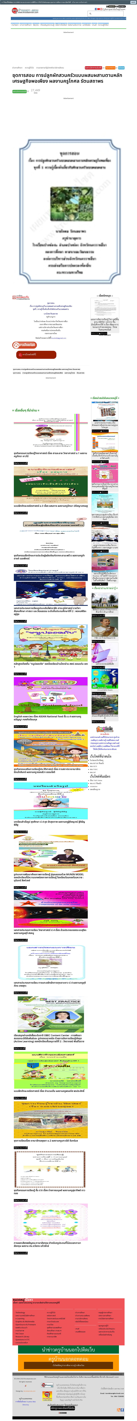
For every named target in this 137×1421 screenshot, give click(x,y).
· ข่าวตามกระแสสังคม (82, 1315)
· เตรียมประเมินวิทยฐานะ (106, 1328)
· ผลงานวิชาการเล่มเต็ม (106, 1331)
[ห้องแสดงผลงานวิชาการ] (74, 24)
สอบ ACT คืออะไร (95, 783)
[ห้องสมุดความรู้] (47, 24)
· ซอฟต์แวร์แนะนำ (21, 1327)
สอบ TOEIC (94, 769)
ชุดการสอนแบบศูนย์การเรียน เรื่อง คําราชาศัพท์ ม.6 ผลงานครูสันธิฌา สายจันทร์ (105, 516)
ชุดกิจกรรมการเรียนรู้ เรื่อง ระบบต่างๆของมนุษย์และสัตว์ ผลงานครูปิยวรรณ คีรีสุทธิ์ (105, 486)
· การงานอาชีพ (51, 1336)
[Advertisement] (68, 48)
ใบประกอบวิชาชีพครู (96, 760)
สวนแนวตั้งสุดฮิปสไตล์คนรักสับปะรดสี (105, 717)
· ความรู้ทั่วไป (50, 1312)
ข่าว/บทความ (110, 67)
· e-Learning (19, 1318)
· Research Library (22, 1336)
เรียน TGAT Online (96, 780)
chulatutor (93, 786)
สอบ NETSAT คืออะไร (97, 763)
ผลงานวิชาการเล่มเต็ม (93, 67)
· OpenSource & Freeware (25, 1324)
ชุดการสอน (17, 373)
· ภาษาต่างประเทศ (52, 1321)
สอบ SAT (93, 772)
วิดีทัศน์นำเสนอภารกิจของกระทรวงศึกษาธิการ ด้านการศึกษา (104, 610)
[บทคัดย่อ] (86, 24)
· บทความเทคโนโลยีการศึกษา (25, 1315)
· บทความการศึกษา (104, 1315)
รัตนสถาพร (80, 373)
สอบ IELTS (93, 766)
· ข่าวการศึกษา (80, 1312)
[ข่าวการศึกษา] (26, 24)
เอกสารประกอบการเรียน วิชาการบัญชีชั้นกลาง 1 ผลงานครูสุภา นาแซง (105, 546)
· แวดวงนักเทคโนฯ (21, 1342)
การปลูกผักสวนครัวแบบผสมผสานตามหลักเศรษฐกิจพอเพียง (42, 373)
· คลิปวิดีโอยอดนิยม (81, 1321)
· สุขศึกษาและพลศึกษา (54, 1327)
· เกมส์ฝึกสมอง (80, 1331)
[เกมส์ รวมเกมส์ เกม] (94, 24)
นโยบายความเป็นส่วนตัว (79, 2)
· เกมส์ (77, 1328)
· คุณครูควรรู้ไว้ (103, 1325)
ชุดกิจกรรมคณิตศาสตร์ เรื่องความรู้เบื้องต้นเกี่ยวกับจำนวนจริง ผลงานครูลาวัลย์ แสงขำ (105, 455)
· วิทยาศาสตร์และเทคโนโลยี (55, 1318)
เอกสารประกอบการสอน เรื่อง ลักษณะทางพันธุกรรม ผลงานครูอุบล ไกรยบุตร (105, 425)
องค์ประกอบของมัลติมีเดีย (105, 664)
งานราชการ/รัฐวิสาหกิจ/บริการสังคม (50, 67)
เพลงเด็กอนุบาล (95, 789)
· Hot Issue (19, 1333)
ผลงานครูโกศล (70, 373)
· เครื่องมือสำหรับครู (105, 1334)
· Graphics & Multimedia (24, 1321)
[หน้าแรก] (15, 24)
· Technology (20, 1312)
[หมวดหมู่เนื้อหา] (61, 24)
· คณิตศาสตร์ (51, 1315)
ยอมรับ (133, 2)
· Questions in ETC (22, 1339)
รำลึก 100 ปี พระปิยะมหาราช (104, 638)
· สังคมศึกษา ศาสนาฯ (53, 1330)
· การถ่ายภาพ (19, 1330)
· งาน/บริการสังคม (81, 1318)
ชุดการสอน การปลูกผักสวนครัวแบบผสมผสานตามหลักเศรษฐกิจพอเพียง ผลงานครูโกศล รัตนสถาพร (46, 369)
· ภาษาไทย (49, 1324)
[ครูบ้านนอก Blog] (36, 24)
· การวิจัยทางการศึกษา (106, 1318)
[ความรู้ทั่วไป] (103, 24)
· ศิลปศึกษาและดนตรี (53, 1333)
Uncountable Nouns (105, 690)
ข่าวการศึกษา (17, 67)
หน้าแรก (121, 67)
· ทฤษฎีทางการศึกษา (105, 1312)
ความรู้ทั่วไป (29, 67)
